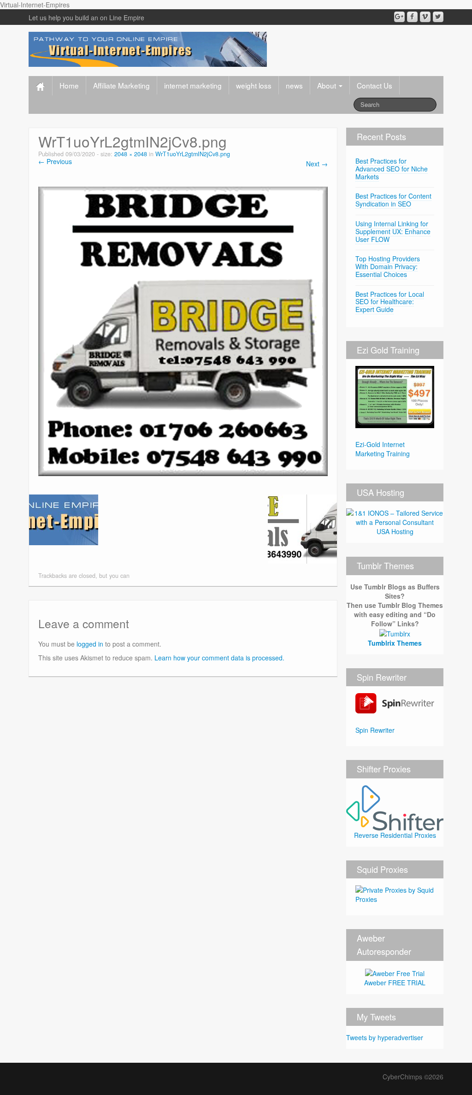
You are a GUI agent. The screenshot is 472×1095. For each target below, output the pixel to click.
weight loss (253, 85)
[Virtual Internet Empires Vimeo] (425, 17)
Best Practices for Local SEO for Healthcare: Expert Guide (389, 301)
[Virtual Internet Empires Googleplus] (399, 17)
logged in (90, 643)
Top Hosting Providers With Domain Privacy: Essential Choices (387, 266)
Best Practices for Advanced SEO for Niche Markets (391, 168)
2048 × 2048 (130, 154)
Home (69, 85)
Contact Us (374, 85)
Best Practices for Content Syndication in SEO (393, 199)
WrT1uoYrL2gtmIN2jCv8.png (192, 154)
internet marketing (193, 85)
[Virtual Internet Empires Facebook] (412, 17)
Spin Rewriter (375, 730)
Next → (317, 163)
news (294, 85)
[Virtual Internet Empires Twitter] (438, 17)
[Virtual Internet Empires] (148, 48)
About (327, 85)
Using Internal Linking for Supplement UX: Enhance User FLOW (393, 231)
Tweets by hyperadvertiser (384, 1037)
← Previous (55, 161)
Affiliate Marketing (121, 85)
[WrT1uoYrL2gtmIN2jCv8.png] (183, 330)
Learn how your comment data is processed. (219, 657)
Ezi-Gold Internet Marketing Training (382, 449)
